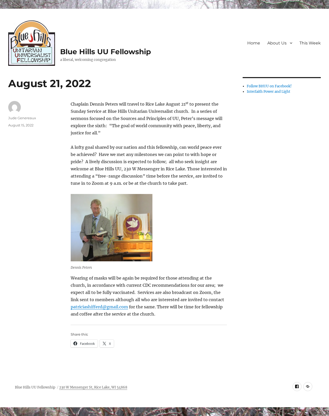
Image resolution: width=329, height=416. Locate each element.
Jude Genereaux (22, 118)
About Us (277, 43)
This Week (310, 43)
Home (253, 43)
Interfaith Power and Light (268, 91)
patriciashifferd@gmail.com (99, 306)
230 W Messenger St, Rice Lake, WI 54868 (93, 387)
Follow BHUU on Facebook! (269, 86)
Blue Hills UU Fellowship (105, 51)
